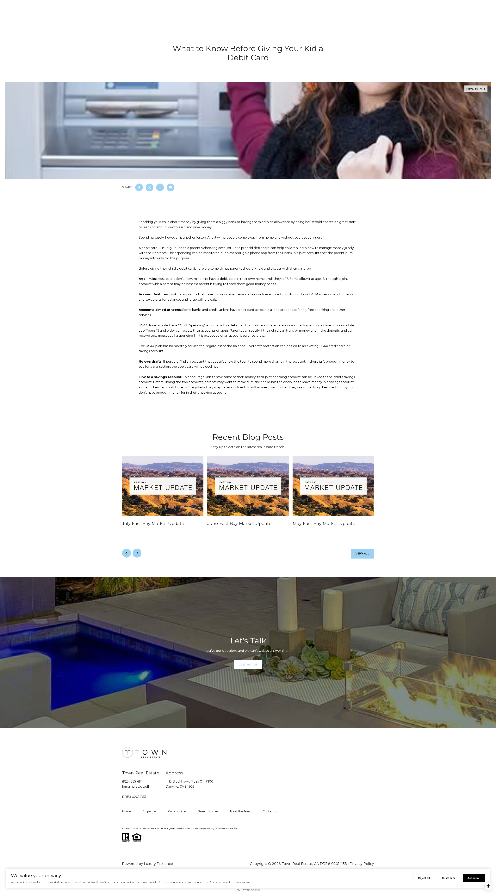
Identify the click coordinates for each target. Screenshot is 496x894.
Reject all (424, 878)
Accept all (474, 878)
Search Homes (208, 811)
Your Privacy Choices (248, 889)
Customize (449, 878)
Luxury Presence (158, 864)
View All (362, 553)
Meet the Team (240, 811)
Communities (177, 811)
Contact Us (270, 811)
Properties (149, 811)
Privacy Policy (362, 864)
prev (126, 553)
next (137, 553)
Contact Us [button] (248, 664)
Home (126, 811)
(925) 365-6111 (132, 781)
